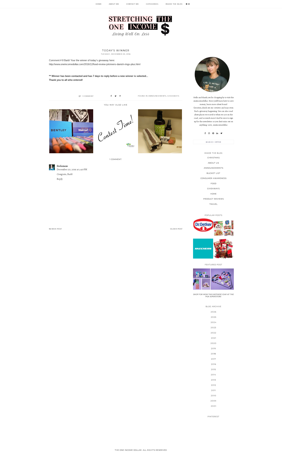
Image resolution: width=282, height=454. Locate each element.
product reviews (213, 199)
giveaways (173, 96)
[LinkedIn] (217, 133)
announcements (157, 96)
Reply (60, 179)
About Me (114, 4)
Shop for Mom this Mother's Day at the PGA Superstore (213, 295)
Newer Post (55, 229)
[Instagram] (209, 133)
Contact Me (132, 4)
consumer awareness (214, 178)
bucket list (213, 173)
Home (99, 4)
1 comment (88, 96)
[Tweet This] (115, 96)
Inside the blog (174, 4)
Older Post (176, 229)
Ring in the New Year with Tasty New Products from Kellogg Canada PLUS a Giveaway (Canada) (223, 228)
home (213, 194)
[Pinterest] (213, 133)
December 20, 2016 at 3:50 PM (72, 169)
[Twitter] (221, 133)
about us (213, 163)
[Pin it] (120, 96)
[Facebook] (205, 133)
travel (213, 204)
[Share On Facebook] (111, 96)
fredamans (62, 166)
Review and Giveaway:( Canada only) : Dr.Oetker (203, 225)
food (213, 183)
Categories (152, 4)
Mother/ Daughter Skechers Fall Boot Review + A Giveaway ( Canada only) (203, 248)
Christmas (213, 158)
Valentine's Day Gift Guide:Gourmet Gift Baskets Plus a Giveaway (223, 248)
